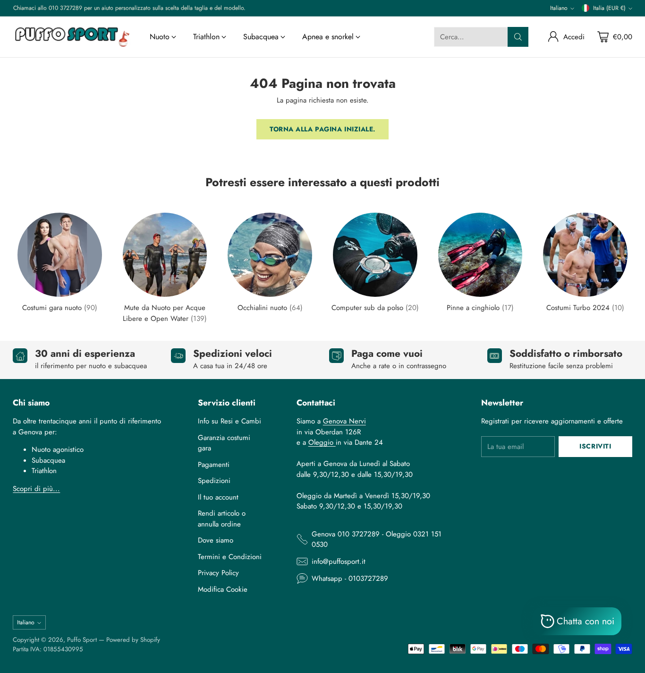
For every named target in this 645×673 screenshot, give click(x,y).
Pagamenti (213, 464)
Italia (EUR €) (609, 8)
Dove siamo (215, 540)
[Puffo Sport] (72, 37)
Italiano (559, 8)
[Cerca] (518, 37)
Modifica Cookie (222, 589)
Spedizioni (214, 480)
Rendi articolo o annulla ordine (222, 518)
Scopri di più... (36, 488)
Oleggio (322, 442)
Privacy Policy (218, 573)
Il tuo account (218, 497)
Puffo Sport (82, 639)
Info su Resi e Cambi (229, 421)
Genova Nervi (344, 421)
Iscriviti (595, 446)
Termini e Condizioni (230, 557)
